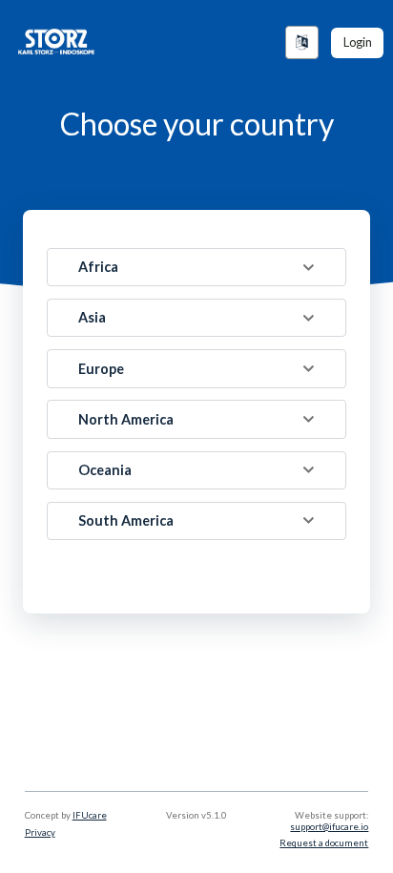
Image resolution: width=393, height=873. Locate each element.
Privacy (40, 832)
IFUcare (89, 815)
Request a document (323, 843)
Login (357, 42)
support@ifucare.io (329, 826)
